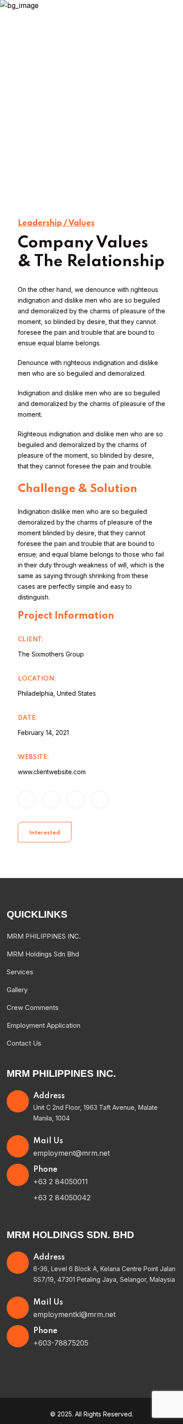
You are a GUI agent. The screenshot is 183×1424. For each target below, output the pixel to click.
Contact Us (24, 1043)
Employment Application (43, 1025)
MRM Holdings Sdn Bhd (43, 954)
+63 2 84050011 (60, 1181)
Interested (44, 833)
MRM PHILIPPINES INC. (44, 936)
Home (66, 138)
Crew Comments (33, 1007)
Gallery (17, 989)
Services (20, 972)
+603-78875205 (60, 1342)
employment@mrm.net (71, 1153)
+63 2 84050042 (62, 1197)
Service (101, 138)
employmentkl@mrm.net (74, 1314)
